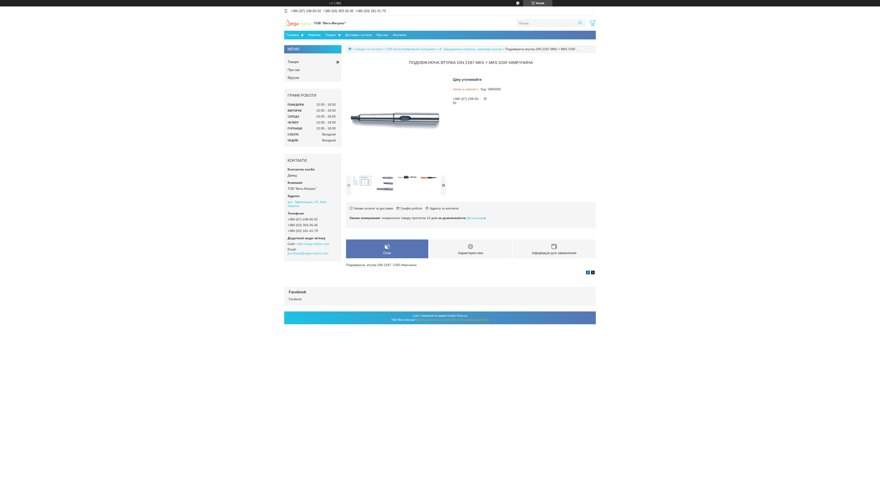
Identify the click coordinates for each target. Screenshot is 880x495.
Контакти (399, 35)
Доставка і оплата (358, 35)
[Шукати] (580, 23)
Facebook (295, 299)
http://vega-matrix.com (313, 244)
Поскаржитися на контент (435, 320)
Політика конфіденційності (471, 320)
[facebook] (588, 273)
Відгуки (293, 78)
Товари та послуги (368, 49)
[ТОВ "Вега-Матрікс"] (298, 23)
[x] (593, 273)
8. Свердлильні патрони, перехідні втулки (471, 49)
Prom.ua (462, 315)
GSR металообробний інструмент (411, 49)
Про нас (382, 35)
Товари (330, 35)
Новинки (314, 35)
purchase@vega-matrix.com (308, 253)
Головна (292, 35)
